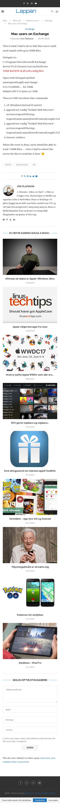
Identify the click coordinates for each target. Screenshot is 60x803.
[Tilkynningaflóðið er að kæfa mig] (30, 545)
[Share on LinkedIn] (30, 176)
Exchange (49, 20)
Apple (8, 164)
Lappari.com (29, 793)
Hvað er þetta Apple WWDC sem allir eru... (30, 374)
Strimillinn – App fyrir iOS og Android (30, 519)
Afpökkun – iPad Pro (30, 663)
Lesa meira (53, 800)
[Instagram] (32, 3)
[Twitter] (28, 3)
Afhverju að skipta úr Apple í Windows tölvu (30, 278)
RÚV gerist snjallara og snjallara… (30, 423)
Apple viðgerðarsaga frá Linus (30, 327)
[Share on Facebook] (22, 176)
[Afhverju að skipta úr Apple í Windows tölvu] (30, 257)
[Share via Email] (36, 176)
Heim (5, 20)
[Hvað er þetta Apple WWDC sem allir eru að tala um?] (30, 353)
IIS (34, 164)
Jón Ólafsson (27, 38)
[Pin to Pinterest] (27, 176)
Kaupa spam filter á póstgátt (45, 793)
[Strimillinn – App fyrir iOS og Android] (30, 497)
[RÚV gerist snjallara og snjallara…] (30, 401)
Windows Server (32, 20)
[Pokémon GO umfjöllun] (30, 593)
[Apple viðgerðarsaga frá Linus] (30, 305)
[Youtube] (36, 3)
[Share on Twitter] (25, 176)
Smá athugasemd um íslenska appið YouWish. (30, 471)
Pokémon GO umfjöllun (30, 615)
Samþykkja (40, 800)
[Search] (52, 11)
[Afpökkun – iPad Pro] (30, 641)
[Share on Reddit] (33, 176)
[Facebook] (23, 3)
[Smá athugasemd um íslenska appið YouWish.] (30, 449)
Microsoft (17, 20)
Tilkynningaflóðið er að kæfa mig (30, 567)
